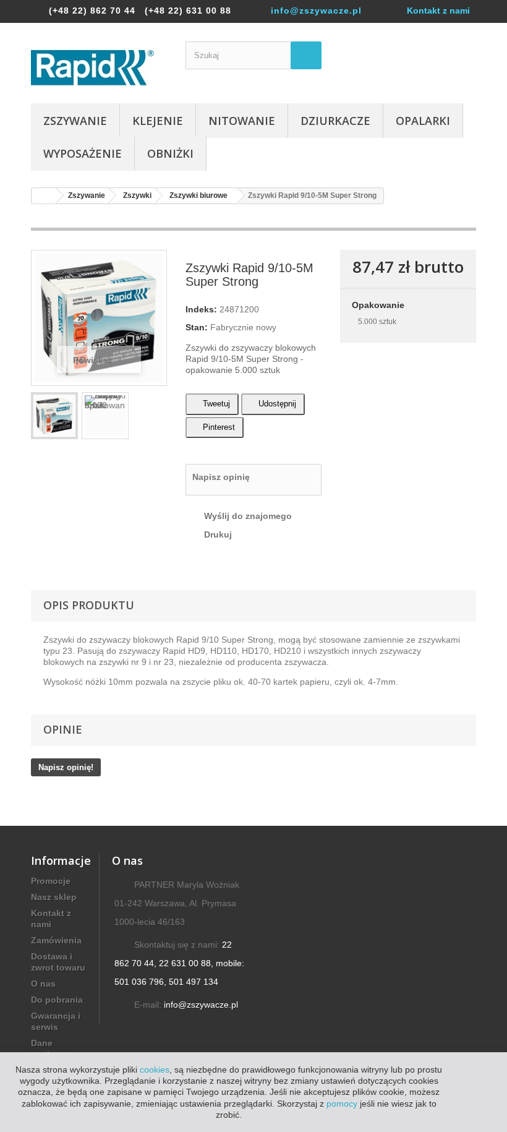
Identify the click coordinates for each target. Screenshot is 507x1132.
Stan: (196, 327)
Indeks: (201, 309)
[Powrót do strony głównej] (44, 196)
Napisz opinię (221, 477)
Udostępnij (276, 403)
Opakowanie (379, 305)
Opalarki (423, 120)
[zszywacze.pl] (99, 68)
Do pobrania (57, 1000)
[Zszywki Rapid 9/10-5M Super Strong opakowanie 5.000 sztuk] (54, 416)
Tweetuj (215, 403)
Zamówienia (56, 940)
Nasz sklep (54, 897)
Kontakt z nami (438, 10)
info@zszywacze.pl (316, 10)
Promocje (50, 881)
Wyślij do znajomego (248, 516)
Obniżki (170, 153)
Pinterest (217, 427)
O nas (43, 983)
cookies (154, 1069)
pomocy (341, 1103)
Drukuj (218, 534)
